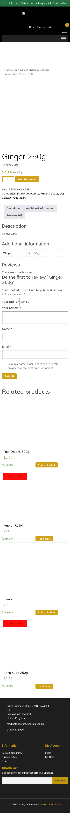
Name (7, 329)
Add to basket (27, 179)
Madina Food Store (50, 804)
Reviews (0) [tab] (14, 215)
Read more (44, 538)
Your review (11, 308)
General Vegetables (14, 197)
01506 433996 (15, 729)
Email (7, 346)
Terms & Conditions (12, 752)
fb (4, 790)
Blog (4, 761)
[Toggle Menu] (63, 38)
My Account (57, 27)
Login (48, 752)
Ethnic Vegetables (28, 193)
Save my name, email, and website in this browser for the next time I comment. (32, 366)
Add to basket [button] (46, 465)
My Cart (49, 757)
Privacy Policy (9, 757)
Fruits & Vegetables (26, 69)
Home (32, 27)
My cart (64, 27)
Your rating (11, 301)
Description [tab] (14, 208)
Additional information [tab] (40, 208)
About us (40, 27)
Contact (50, 27)
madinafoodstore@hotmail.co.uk (25, 723)
